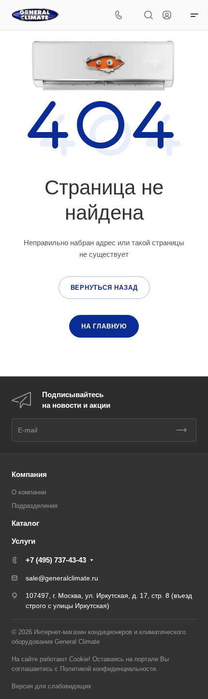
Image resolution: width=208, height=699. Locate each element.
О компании (29, 492)
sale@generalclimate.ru (62, 578)
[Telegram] (133, 15)
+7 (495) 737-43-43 (56, 560)
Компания (29, 474)
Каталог (25, 523)
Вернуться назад (104, 287)
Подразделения (35, 505)
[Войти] (167, 15)
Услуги (23, 541)
